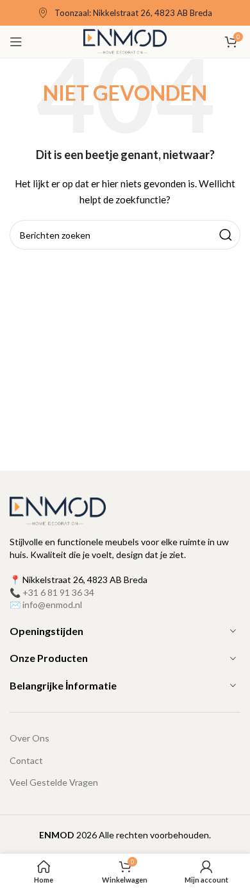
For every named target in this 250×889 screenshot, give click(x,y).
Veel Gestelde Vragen (54, 782)
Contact (26, 760)
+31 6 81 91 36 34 (58, 592)
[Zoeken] (225, 235)
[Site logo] (125, 40)
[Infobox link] (125, 13)
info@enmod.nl (52, 604)
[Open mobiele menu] (16, 42)
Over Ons (29, 737)
